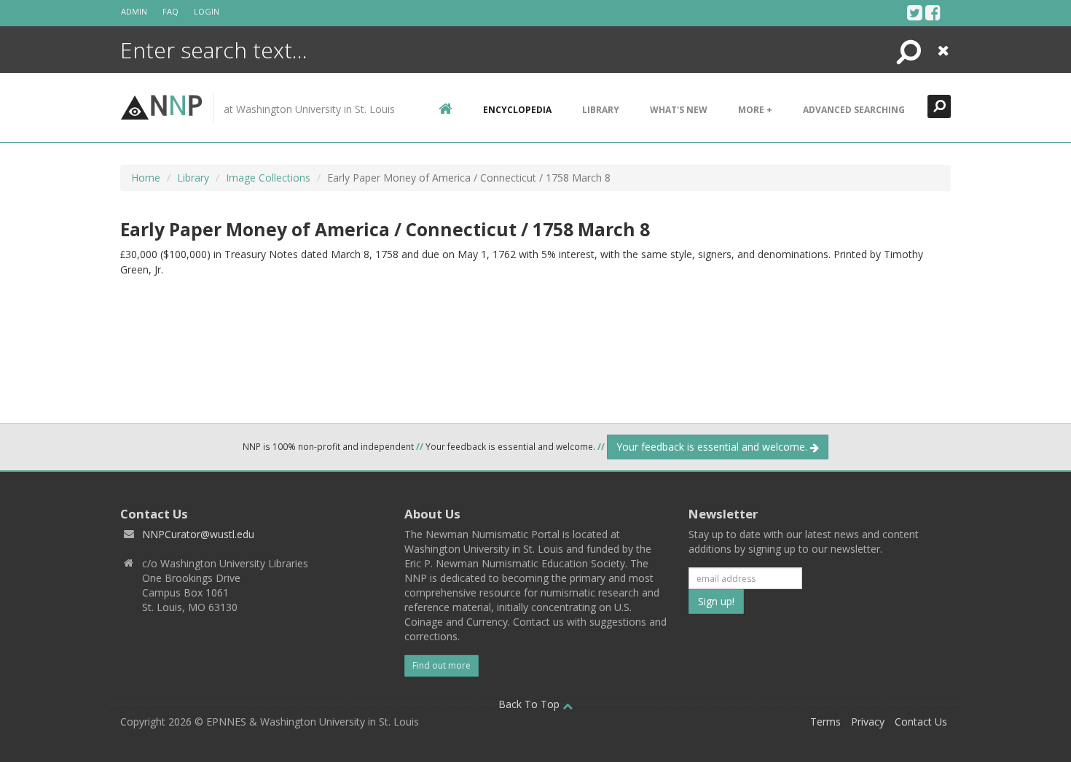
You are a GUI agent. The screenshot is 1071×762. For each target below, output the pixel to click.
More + (755, 110)
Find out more (441, 665)
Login (206, 11)
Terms (825, 721)
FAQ (170, 11)
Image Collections (268, 177)
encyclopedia (517, 110)
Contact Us (921, 721)
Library (600, 110)
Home (145, 177)
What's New (678, 110)
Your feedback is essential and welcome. (713, 447)
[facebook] (933, 12)
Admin (134, 11)
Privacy (867, 721)
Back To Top (530, 704)
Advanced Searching (854, 110)
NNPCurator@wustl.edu (198, 534)
